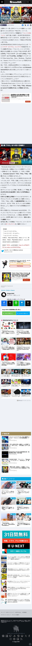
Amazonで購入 (20, 263)
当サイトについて (10, 612)
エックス (10, 304)
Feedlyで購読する (9, 313)
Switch (13, 290)
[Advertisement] (16, 125)
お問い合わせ (18, 612)
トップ (3, 612)
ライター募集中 (16, 614)
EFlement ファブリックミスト (25, 400)
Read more (26, 279)
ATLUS (3, 290)
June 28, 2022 (9, 251)
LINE (16, 304)
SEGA (8, 290)
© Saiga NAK (16, 641)
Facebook (4, 304)
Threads (28, 304)
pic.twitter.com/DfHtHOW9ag (12, 247)
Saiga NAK (16, 2)
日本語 (27, 2)
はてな (22, 303)
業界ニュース (3, 25)
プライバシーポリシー (6, 614)
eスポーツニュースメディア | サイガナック (16, 633)
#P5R (8, 245)
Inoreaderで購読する (23, 313)
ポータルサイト (10, 224)
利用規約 (25, 612)
